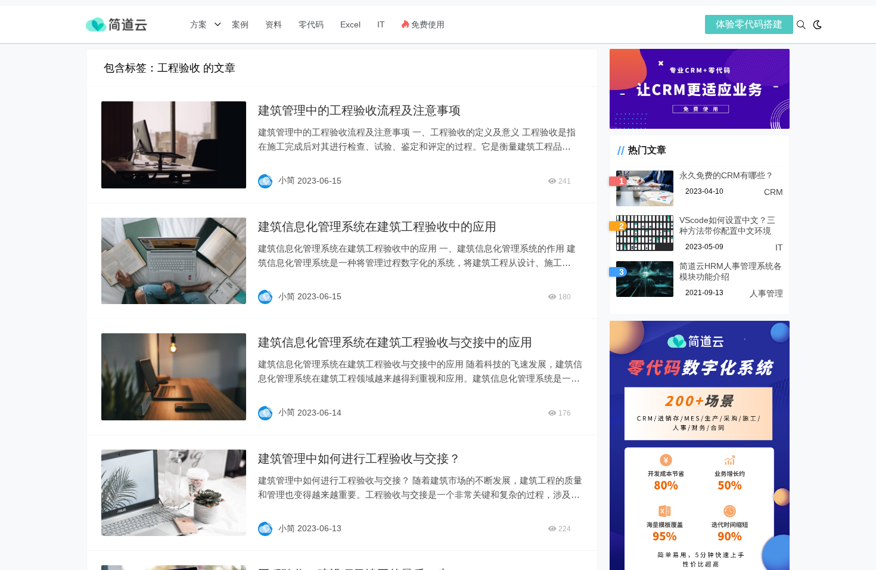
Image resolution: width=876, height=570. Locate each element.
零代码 (311, 24)
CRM (773, 192)
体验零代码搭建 (749, 24)
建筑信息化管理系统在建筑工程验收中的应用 (377, 226)
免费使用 (427, 24)
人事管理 (766, 293)
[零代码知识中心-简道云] (116, 23)
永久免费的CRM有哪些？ (726, 175)
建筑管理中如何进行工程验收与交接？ (359, 458)
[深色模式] (817, 25)
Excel (350, 24)
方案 (199, 24)
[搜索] (801, 25)
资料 (273, 24)
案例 (238, 24)
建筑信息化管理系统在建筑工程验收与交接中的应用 (395, 342)
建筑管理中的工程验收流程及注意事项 (359, 110)
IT (381, 24)
